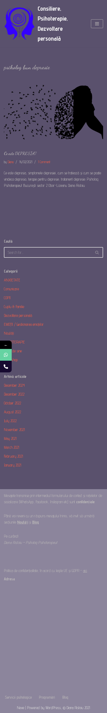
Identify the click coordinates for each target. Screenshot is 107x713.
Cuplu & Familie (14, 306)
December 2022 (14, 394)
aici (85, 570)
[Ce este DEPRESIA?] (53, 112)
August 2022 (12, 412)
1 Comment (44, 162)
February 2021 (13, 456)
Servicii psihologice (18, 697)
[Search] (97, 252)
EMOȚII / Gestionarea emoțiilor (24, 324)
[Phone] (6, 366)
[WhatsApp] (6, 355)
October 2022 (12, 403)
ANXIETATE (12, 280)
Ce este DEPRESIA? (20, 153)
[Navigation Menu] (97, 23)
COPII (7, 298)
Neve (20, 707)
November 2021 (14, 429)
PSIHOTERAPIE (14, 342)
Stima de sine (13, 351)
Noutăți (9, 333)
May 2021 (10, 438)
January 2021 (12, 465)
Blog (65, 697)
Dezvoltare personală (18, 315)
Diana (11, 162)
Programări (47, 697)
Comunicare (11, 289)
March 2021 (11, 447)
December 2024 (14, 385)
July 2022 (10, 421)
